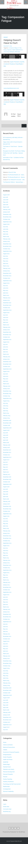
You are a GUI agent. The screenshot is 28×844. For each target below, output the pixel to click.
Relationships (6, 786)
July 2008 (5, 700)
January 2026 (6, 212)
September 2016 (7, 484)
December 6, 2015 (8, 46)
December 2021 (7, 332)
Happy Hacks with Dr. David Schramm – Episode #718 (13, 143)
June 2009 (5, 673)
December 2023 (7, 273)
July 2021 (5, 344)
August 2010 (6, 641)
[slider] (23, 55)
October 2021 (6, 337)
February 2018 (6, 445)
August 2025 (6, 224)
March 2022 (6, 324)
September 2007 (7, 724)
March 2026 (6, 207)
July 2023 (5, 285)
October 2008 (6, 692)
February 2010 (6, 656)
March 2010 (6, 653)
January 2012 (6, 612)
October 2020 (6, 366)
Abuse (4, 742)
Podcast (6, 37)
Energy (5, 49)
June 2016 (5, 491)
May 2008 (5, 705)
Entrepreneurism (7, 754)
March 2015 (6, 528)
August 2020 (6, 371)
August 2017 (6, 459)
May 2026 (5, 202)
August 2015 (6, 516)
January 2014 (6, 562)
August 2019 (6, 401)
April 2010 (5, 651)
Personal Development (9, 771)
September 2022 (7, 310)
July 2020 (5, 374)
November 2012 (7, 587)
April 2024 (5, 263)
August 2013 (6, 572)
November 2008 (7, 690)
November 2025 (7, 217)
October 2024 (6, 248)
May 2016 (5, 494)
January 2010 (6, 658)
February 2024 (6, 268)
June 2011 (5, 626)
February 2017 (6, 474)
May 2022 (5, 320)
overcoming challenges (9, 51)
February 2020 (6, 386)
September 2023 (7, 280)
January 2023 (6, 300)
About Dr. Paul (12, 172)
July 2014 (5, 548)
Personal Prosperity (8, 774)
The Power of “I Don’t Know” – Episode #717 (12, 147)
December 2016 (7, 477)
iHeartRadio (19, 64)
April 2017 (5, 469)
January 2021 (6, 359)
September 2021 (7, 339)
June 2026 (5, 199)
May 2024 (5, 261)
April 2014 (5, 555)
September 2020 (7, 369)
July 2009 (5, 670)
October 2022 (6, 307)
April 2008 (5, 707)
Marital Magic (6, 764)
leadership (5, 762)
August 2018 (6, 430)
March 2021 (6, 354)
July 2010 (5, 643)
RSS (5, 66)
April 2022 (5, 322)
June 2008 (5, 702)
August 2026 (6, 194)
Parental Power (7, 767)
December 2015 (7, 506)
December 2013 (7, 565)
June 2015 (5, 521)
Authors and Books (8, 744)
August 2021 (6, 342)
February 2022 (6, 327)
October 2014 (6, 540)
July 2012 (5, 597)
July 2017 (5, 462)
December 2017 (7, 450)
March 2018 (6, 442)
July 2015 (5, 518)
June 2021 (5, 347)
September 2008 (7, 695)
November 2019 (7, 393)
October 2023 (6, 278)
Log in (4, 804)
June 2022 (5, 317)
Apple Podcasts (14, 61)
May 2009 (5, 675)
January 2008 (6, 715)
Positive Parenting (7, 779)
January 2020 (6, 388)
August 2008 (6, 697)
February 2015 (6, 531)
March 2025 (6, 236)
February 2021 (6, 356)
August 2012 (6, 594)
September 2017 (7, 457)
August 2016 (6, 486)
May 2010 (5, 648)
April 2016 (5, 496)
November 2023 (7, 275)
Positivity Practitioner (8, 781)
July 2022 (5, 315)
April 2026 (5, 204)
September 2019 (7, 398)
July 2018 (5, 432)
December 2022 (7, 302)
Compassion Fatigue (13, 47)
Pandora (12, 64)
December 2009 (7, 661)
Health (13, 49)
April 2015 (5, 526)
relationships (17, 51)
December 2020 (7, 361)
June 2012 (5, 599)
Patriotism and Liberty (8, 769)
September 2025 (7, 221)
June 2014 (5, 550)
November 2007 (7, 719)
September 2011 (7, 621)
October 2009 (6, 665)
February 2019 (6, 415)
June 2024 (5, 258)
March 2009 (6, 680)
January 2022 (6, 329)
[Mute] (20, 56)
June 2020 (5, 376)
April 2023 (5, 293)
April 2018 (5, 440)
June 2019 (5, 405)
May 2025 (5, 231)
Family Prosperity (7, 757)
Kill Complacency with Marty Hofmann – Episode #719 (13, 138)
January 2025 (6, 241)
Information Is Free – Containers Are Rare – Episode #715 (13, 158)
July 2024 (5, 256)
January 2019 (6, 418)
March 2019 (6, 413)
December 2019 (7, 391)
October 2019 (6, 396)
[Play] (4, 56)
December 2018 (7, 420)
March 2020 (6, 383)
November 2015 (7, 508)
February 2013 (6, 582)
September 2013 (7, 570)
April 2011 (5, 631)
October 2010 (6, 638)
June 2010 (5, 646)
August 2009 (6, 668)
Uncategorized (6, 789)
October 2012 (6, 589)
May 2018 (5, 437)
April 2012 (5, 604)
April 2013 (5, 577)
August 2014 (6, 545)
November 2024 (7, 246)
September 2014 (7, 543)
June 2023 (5, 288)
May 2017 (5, 467)
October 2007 (6, 722)
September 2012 (7, 592)
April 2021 (5, 351)
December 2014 (7, 535)
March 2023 (6, 295)
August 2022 (6, 312)
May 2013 (5, 575)
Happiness (9, 49)
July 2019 (5, 403)
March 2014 (6, 558)
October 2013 (6, 567)
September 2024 (7, 251)
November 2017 (7, 452)
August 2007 (6, 727)
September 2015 (7, 513)
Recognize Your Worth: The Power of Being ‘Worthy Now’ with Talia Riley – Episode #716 (14, 153)
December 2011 (7, 614)
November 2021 (7, 334)
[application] (14, 57)
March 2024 (6, 266)
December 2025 (7, 214)
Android (6, 64)
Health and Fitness (7, 759)
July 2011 (5, 624)
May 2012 (5, 602)
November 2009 (7, 663)
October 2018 (6, 425)
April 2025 (5, 234)
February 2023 (6, 297)
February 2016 (6, 501)
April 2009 (5, 678)
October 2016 (6, 481)
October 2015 (6, 511)
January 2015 (6, 533)
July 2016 (5, 489)
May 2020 (5, 378)
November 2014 (7, 538)
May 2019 (5, 408)
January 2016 (6, 504)
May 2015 (5, 523)
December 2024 (7, 244)
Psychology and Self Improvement (12, 784)
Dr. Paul (19, 47)
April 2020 (5, 381)
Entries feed (6, 806)
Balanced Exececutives (9, 747)
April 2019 (5, 410)
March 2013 (6, 580)
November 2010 (7, 636)
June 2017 (5, 464)
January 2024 (6, 270)
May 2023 (5, 290)
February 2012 (6, 609)
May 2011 (5, 629)
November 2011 (7, 616)
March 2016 (6, 499)
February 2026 (6, 209)
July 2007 (5, 729)
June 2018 (5, 435)
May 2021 (5, 349)
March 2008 (6, 710)
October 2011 (6, 619)
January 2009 (6, 685)
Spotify (22, 61)
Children (5, 749)
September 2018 (7, 428)
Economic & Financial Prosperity (11, 752)
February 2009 (6, 683)
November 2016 (7, 479)
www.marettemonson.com (11, 88)
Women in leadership (8, 791)
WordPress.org (6, 811)
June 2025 (5, 229)
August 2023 (6, 283)
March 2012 (6, 607)
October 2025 (6, 219)
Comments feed (7, 809)
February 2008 (6, 712)
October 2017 (6, 454)
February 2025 (6, 239)
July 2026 (5, 197)
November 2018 (7, 423)
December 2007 (7, 717)
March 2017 (6, 472)
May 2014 (5, 553)
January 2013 (6, 585)
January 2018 (6, 447)
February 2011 (6, 634)
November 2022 (7, 305)
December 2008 (7, 688)
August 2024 (6, 253)
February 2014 (6, 560)
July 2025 (5, 226)
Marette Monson (19, 49)
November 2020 (7, 364)
